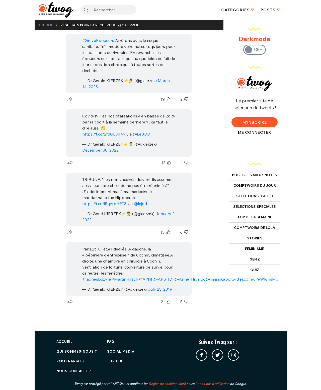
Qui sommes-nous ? (76, 351)
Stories (255, 238)
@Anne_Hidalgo (190, 279)
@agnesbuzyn (96, 279)
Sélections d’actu (254, 196)
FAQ (110, 342)
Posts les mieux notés (254, 175)
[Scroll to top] (309, 378)
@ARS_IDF (164, 279)
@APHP (145, 279)
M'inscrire (255, 122)
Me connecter (254, 132)
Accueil (45, 25)
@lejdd (140, 203)
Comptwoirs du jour (254, 185)
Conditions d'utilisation (212, 384)
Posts (268, 9)
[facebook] (201, 355)
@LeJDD (141, 134)
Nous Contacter (73, 371)
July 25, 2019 (160, 289)
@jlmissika (215, 279)
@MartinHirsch (124, 279)
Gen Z (255, 259)
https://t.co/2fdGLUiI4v (103, 134)
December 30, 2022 (100, 150)
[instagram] (233, 355)
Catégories (235, 9)
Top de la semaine (254, 217)
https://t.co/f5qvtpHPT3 (104, 203)
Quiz (254, 270)
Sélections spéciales (254, 206)
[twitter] (217, 355)
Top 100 (114, 361)
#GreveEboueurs (98, 40)
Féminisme (254, 248)
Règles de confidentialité (167, 384)
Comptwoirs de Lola (254, 227)
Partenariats (70, 361)
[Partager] (70, 99)
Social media (120, 351)
